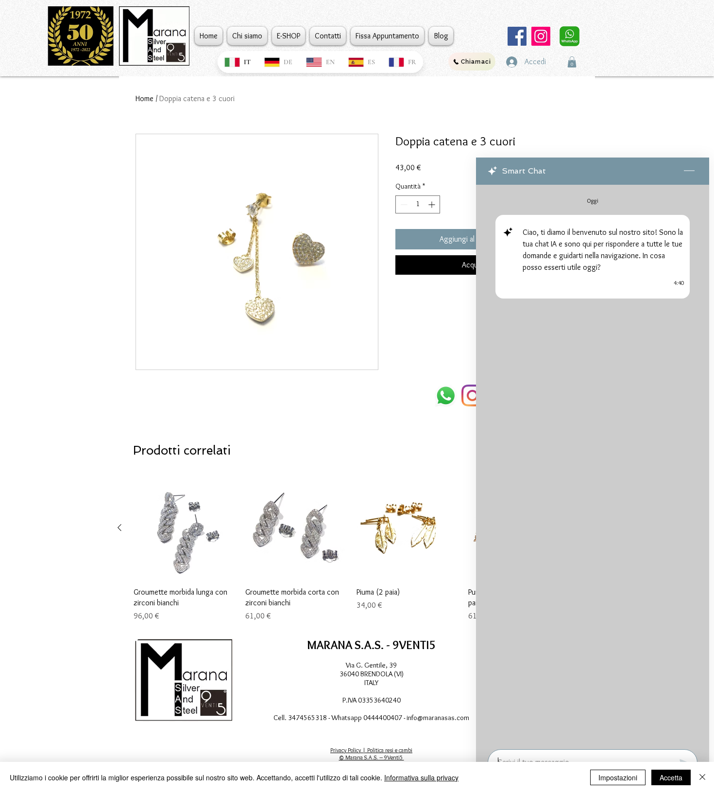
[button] (572, 62)
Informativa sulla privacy (421, 777)
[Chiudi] (702, 777)
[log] (592, 464)
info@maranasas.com (438, 717)
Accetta (671, 777)
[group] (352, 549)
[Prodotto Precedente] (119, 527)
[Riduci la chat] (689, 171)
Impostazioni (617, 777)
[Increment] (432, 204)
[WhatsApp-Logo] (446, 395)
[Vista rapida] (185, 528)
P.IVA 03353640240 (371, 700)
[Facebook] (517, 36)
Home (144, 98)
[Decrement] (403, 204)
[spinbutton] (417, 204)
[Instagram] (540, 36)
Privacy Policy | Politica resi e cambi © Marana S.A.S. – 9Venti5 (371, 753)
